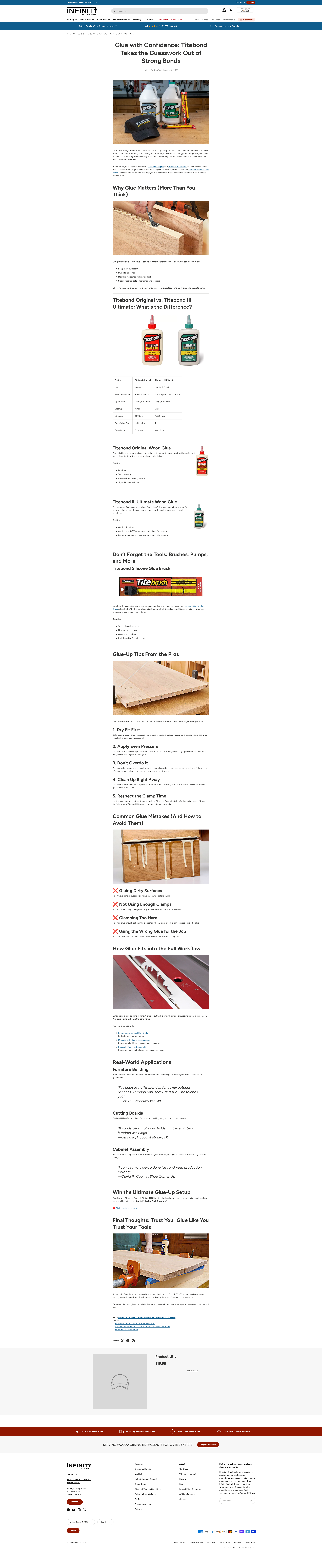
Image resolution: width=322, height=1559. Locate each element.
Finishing (137, 19)
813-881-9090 (73, 1482)
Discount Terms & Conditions (148, 1489)
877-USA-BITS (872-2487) (79, 1479)
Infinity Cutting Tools (79, 1542)
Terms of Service (179, 1542)
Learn (196, 19)
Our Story (183, 1469)
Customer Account (143, 1504)
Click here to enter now (126, 1208)
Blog (181, 1484)
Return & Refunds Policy (146, 1494)
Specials (175, 19)
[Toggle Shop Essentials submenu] (129, 19)
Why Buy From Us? (187, 1474)
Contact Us (74, 1502)
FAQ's (137, 1499)
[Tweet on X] (122, 1340)
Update (251, 2)
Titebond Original (156, 166)
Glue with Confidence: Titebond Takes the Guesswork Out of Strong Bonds (109, 34)
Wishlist (138, 1474)
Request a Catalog (208, 1444)
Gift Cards (215, 19)
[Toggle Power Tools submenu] (92, 19)
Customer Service (143, 1469)
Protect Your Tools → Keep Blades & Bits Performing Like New (146, 1317)
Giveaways (76, 34)
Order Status (229, 19)
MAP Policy (238, 1542)
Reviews (183, 1479)
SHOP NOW (192, 1370)
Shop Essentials (120, 19)
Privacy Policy (211, 1542)
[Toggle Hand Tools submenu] (108, 19)
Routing (70, 19)
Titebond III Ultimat (176, 166)
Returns (138, 1509)
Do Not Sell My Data (196, 1542)
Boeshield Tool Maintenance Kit (132, 1047)
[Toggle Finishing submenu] (143, 19)
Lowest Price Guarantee (190, 1489)
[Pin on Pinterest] (133, 1340)
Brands (150, 19)
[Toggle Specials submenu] (180, 19)
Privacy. (251, 1493)
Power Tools (85, 19)
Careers (182, 1499)
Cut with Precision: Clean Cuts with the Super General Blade (142, 1326)
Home (69, 34)
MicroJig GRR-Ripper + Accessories (134, 1040)
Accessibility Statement (247, 1548)
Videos (205, 19)
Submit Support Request (146, 1479)
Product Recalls (229, 1548)
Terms (243, 1493)
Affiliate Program (187, 1494)
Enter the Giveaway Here (126, 1329)
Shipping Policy (225, 1542)
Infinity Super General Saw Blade (133, 1033)
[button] (231, 10)
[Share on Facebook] (128, 1340)
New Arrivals (162, 19)
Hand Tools (102, 19)
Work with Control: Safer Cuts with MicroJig (135, 1323)
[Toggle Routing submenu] (75, 19)
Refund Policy (250, 1542)
